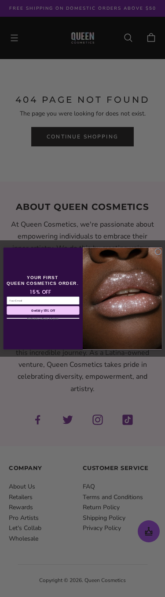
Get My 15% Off (43, 310)
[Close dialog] (158, 251)
